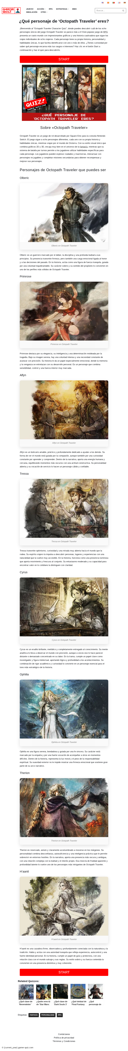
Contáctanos (64, 1034)
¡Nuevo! (30, 9)
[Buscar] (123, 10)
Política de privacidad (64, 1038)
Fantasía (34, 1015)
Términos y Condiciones (64, 1041)
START (64, 59)
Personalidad (47, 1015)
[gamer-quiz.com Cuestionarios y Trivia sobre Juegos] (12, 10)
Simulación (31, 12)
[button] (46, 12)
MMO (74, 9)
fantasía (84, 147)
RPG (51, 9)
